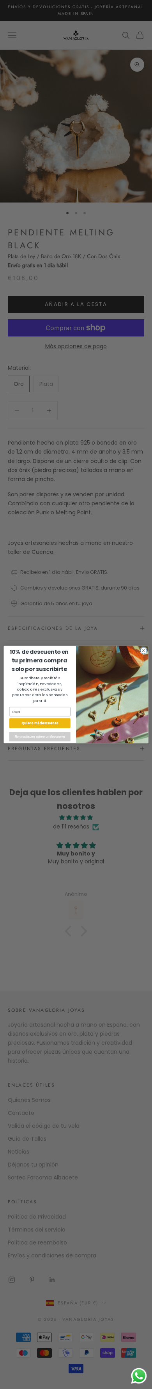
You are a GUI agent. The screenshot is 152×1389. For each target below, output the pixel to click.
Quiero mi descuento (39, 723)
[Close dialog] (143, 650)
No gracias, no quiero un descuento (40, 736)
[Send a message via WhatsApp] (139, 1376)
